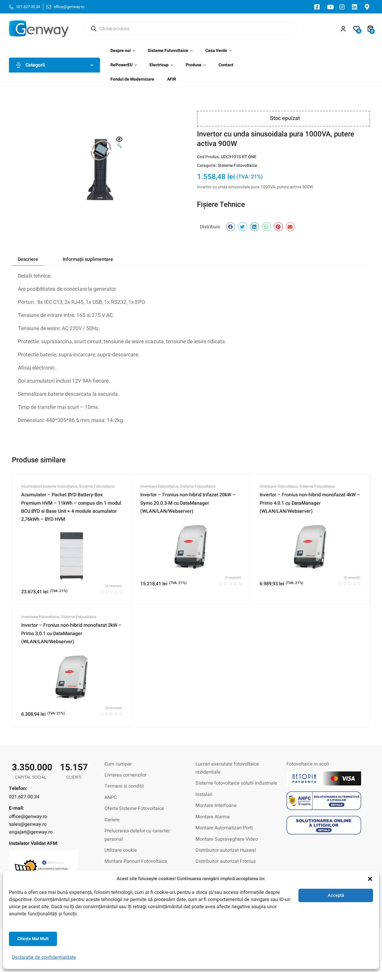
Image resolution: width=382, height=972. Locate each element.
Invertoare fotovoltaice (159, 486)
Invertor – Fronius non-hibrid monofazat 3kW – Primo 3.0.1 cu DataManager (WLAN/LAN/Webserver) (71, 633)
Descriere (28, 259)
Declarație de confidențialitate (44, 957)
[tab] (28, 259)
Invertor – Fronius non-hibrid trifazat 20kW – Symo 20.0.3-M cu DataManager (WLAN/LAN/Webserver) (187, 503)
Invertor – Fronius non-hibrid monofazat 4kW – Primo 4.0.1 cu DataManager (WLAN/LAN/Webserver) (310, 503)
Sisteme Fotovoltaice (237, 165)
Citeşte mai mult (33, 939)
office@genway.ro (28, 816)
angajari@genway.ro (31, 832)
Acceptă (336, 895)
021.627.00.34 (24, 796)
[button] (370, 879)
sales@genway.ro (28, 824)
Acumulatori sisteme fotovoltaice (49, 486)
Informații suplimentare (88, 259)
